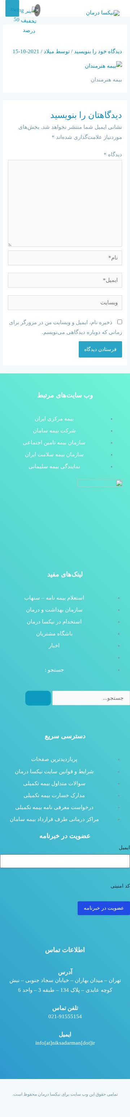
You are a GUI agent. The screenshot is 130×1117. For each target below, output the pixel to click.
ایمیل (124, 847)
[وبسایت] (65, 304)
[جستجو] (38, 698)
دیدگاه (113, 154)
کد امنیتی (120, 886)
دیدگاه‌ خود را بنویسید (98, 51)
